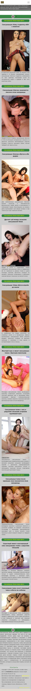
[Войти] (7, 2)
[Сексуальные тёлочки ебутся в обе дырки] (15, 180)
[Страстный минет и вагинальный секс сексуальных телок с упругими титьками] (15, 560)
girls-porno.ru (25, 675)
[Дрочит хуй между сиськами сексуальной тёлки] (15, 245)
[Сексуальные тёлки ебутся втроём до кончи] (15, 311)
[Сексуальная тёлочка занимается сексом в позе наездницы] (15, 116)
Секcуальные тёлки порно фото (14, 20)
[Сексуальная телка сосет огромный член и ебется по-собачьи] (15, 602)
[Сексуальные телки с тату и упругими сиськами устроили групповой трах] (15, 438)
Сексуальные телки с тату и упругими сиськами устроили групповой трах (15, 411)
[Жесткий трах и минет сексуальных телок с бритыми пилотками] (15, 373)
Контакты (14, 667)
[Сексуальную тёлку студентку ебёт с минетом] (15, 50)
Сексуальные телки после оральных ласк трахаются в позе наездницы (15, 481)
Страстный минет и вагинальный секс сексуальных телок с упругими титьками (15, 545)
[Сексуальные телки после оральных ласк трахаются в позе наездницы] (15, 505)
